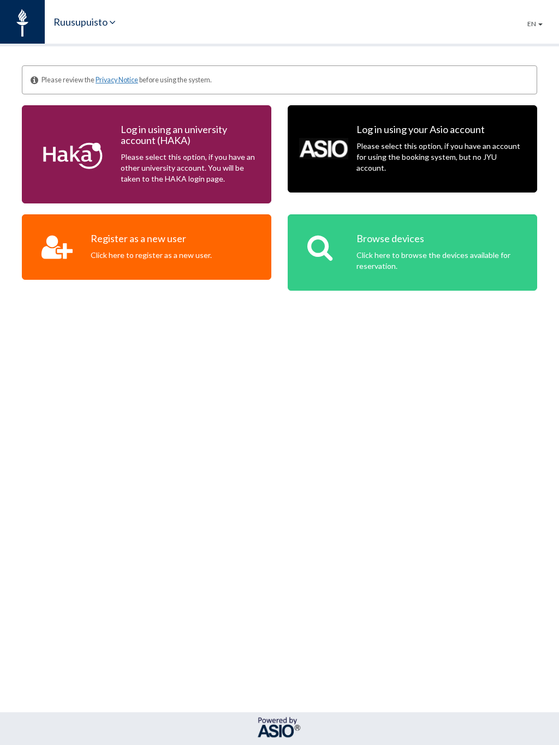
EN (532, 24)
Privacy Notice (117, 80)
